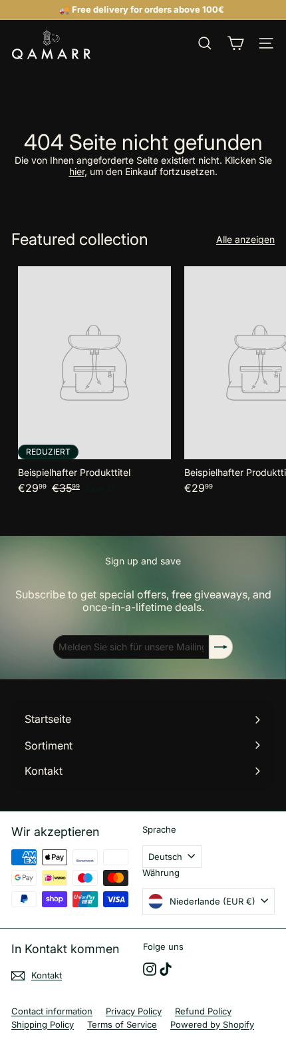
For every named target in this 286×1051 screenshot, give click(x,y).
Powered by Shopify (212, 1024)
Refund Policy (203, 1011)
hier (76, 171)
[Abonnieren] (221, 647)
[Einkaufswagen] (235, 43)
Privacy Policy (134, 1011)
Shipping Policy (42, 1024)
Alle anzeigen (245, 239)
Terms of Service (122, 1024)
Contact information (51, 1011)
